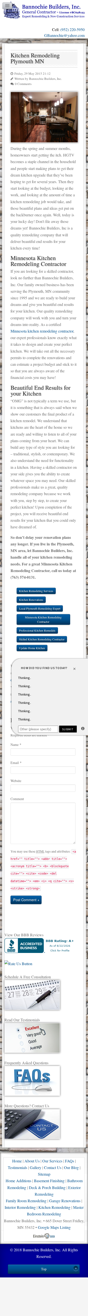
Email (16, 762)
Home (17, 1160)
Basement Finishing (49, 1180)
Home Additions (18, 1180)
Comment (17, 798)
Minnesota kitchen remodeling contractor (42, 331)
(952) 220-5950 (72, 29)
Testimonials (17, 1167)
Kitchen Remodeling (54, 1207)
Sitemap (44, 1174)
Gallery (35, 1167)
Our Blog (71, 1167)
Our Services (52, 1160)
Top (43, 1269)
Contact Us (52, 1167)
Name (16, 744)
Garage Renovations (64, 1200)
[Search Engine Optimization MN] (44, 1235)
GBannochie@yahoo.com (64, 35)
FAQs (69, 1160)
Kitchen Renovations (31, 600)
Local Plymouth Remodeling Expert (39, 608)
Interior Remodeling (20, 1207)
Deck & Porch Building (47, 1187)
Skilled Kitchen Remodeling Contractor (42, 639)
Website (16, 780)
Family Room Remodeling (26, 1200)
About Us (32, 1160)
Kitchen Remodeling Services (36, 591)
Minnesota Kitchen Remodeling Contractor (43, 619)
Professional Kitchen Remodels (37, 630)
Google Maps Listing (54, 1227)
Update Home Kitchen (32, 648)
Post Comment (24, 899)
